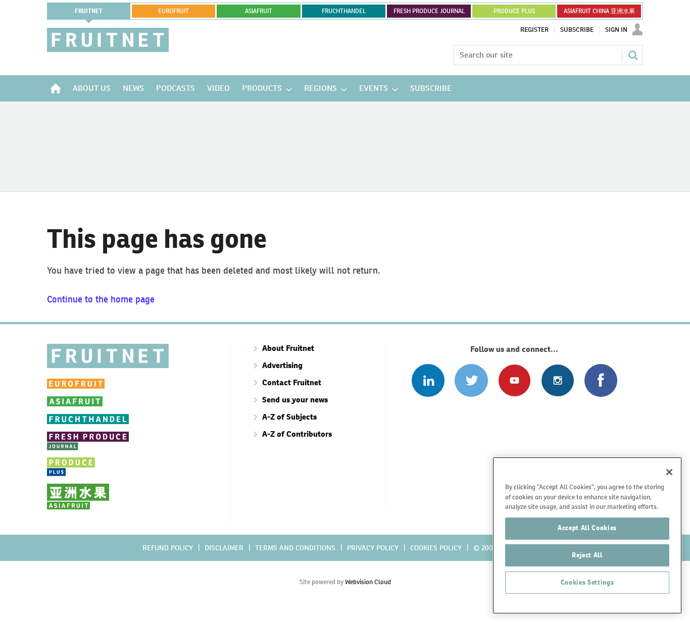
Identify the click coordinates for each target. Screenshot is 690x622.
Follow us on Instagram (557, 380)
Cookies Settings (587, 582)
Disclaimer (224, 547)
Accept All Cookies (587, 528)
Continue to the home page (101, 299)
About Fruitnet (288, 348)
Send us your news (295, 399)
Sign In (616, 29)
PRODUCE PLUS (514, 11)
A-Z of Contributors (297, 434)
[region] (587, 535)
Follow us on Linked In (428, 380)
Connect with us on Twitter (471, 380)
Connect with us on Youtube (514, 380)
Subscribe (577, 29)
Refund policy (167, 547)
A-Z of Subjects (289, 416)
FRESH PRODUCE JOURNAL (429, 11)
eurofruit (173, 11)
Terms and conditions (295, 547)
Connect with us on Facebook (600, 380)
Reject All (587, 555)
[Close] (669, 472)
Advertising (282, 365)
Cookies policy (436, 547)
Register (534, 29)
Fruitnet (89, 11)
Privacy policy (373, 547)
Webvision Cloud (368, 582)
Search (633, 55)
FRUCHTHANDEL (344, 11)
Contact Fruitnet (291, 382)
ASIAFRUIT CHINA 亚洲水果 (599, 11)
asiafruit (258, 11)
